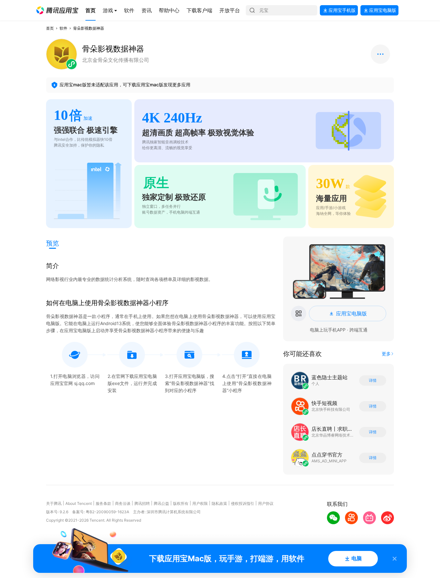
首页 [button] (50, 28)
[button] (57, 10)
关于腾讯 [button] (54, 503)
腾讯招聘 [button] (142, 503)
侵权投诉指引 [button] (242, 503)
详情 (373, 380)
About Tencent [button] (78, 503)
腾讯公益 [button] (161, 503)
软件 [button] (63, 28)
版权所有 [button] (180, 503)
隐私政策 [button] (219, 503)
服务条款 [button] (103, 503)
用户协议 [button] (265, 503)
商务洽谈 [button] (122, 503)
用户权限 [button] (200, 503)
